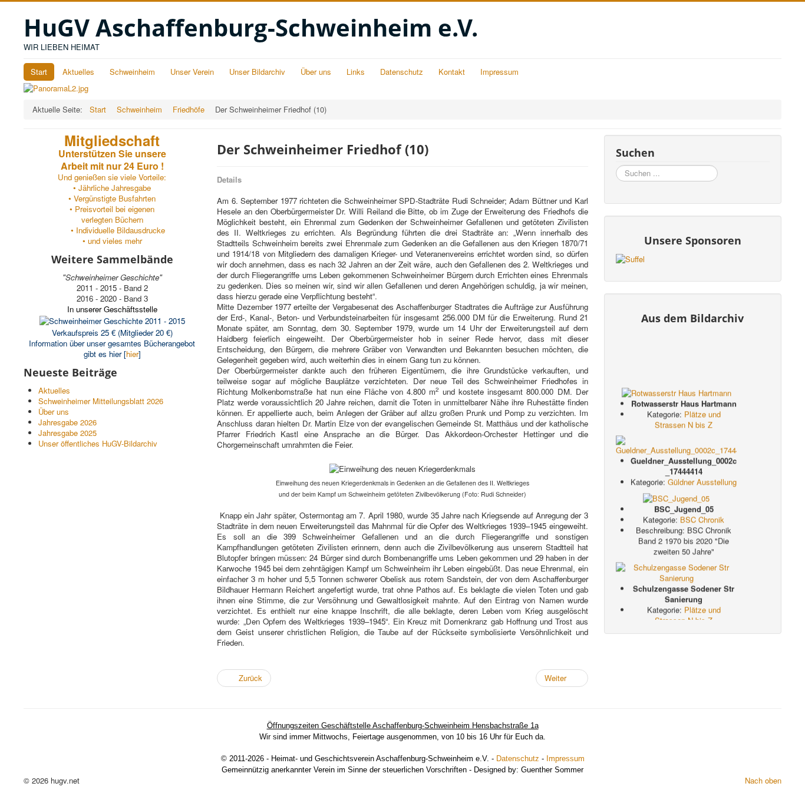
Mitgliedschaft (112, 140)
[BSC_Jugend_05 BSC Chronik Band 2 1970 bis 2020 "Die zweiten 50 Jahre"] (676, 499)
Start (39, 71)
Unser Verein (192, 71)
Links (356, 71)
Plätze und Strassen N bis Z (688, 421)
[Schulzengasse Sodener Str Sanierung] (676, 574)
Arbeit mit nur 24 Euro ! (112, 166)
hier (132, 353)
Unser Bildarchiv (257, 71)
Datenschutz (401, 71)
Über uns (316, 71)
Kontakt (451, 71)
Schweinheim (132, 71)
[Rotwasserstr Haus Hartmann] (676, 393)
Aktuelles (78, 71)
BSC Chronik (702, 522)
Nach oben (763, 780)
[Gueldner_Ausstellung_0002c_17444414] (676, 446)
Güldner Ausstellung (702, 484)
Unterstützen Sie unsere (112, 153)
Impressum (499, 71)
